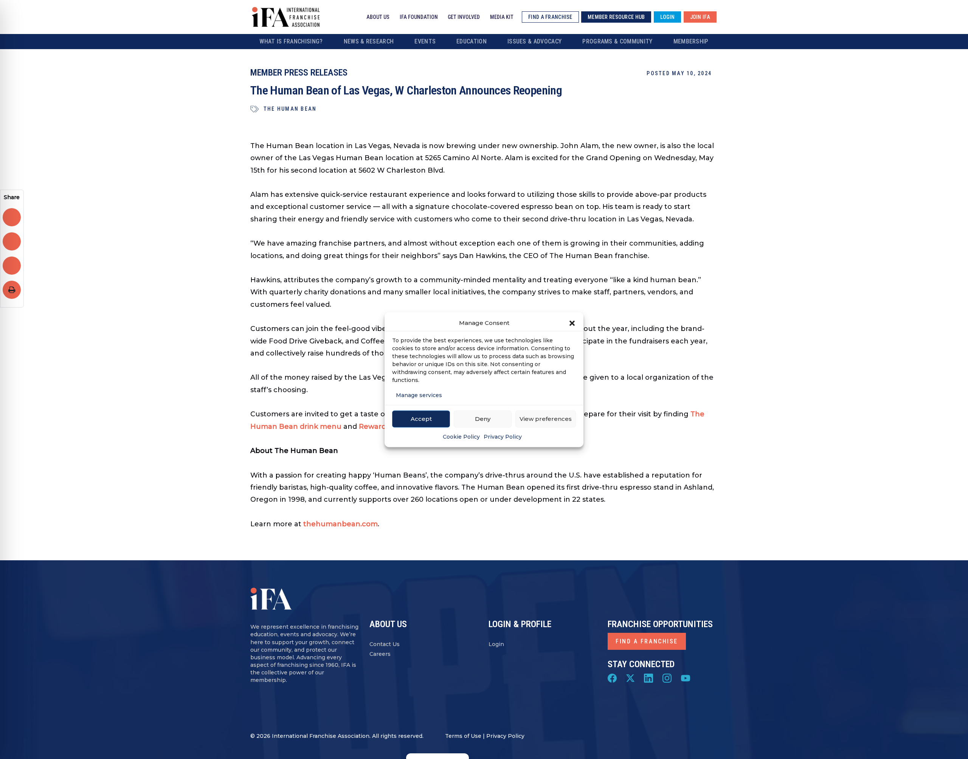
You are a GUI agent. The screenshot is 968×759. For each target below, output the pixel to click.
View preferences (546, 418)
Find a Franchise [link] (550, 17)
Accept (421, 418)
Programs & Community (617, 41)
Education (471, 41)
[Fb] (612, 678)
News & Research (369, 41)
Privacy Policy (503, 436)
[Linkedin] (648, 678)
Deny (482, 418)
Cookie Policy (461, 436)
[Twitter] (630, 678)
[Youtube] (685, 678)
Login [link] (667, 17)
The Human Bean (290, 109)
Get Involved (464, 17)
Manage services (419, 394)
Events (425, 41)
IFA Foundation (419, 17)
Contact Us (384, 644)
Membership (691, 41)
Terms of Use (463, 736)
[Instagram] (667, 678)
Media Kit (501, 17)
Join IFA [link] (700, 17)
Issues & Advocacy (534, 41)
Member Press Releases (298, 72)
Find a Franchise (647, 641)
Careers (380, 654)
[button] (572, 322)
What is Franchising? (291, 41)
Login (496, 644)
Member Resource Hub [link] (616, 17)
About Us (377, 17)
